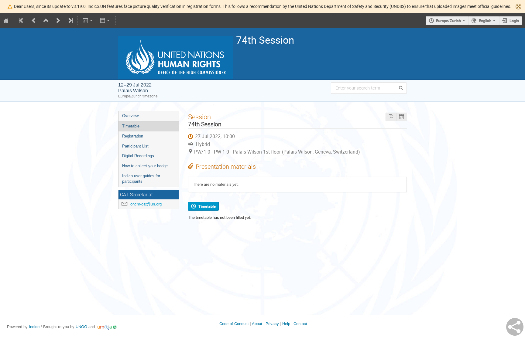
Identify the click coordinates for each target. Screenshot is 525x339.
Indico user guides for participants (141, 179)
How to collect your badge (145, 166)
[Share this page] (514, 327)
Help (286, 323)
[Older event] (34, 20)
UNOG (81, 326)
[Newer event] (58, 20)
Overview (130, 116)
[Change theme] (105, 20)
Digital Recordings (138, 156)
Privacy (272, 323)
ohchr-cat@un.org (146, 204)
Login (514, 20)
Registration (132, 136)
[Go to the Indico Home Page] (6, 20)
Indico (34, 326)
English (485, 20)
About (257, 323)
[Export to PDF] (391, 117)
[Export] (88, 20)
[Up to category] (46, 20)
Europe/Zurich (448, 20)
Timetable (130, 126)
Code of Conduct (234, 323)
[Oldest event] (21, 20)
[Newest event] (70, 20)
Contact (300, 323)
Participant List (135, 146)
